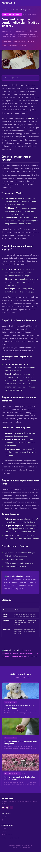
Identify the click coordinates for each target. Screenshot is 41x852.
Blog (3, 820)
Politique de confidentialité (10, 838)
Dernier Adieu (6, 10)
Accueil (4, 817)
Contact (4, 832)
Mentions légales (7, 835)
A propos (4, 829)
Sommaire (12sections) (12, 78)
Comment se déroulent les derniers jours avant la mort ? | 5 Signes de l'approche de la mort (20, 653)
